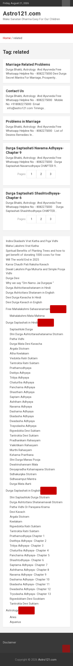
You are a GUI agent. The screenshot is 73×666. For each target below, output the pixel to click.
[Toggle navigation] (8, 28)
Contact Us (15, 91)
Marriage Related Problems (28, 64)
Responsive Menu (66, 3)
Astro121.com (22, 13)
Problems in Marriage (23, 121)
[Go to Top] (66, 648)
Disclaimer (9, 642)
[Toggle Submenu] (58, 309)
